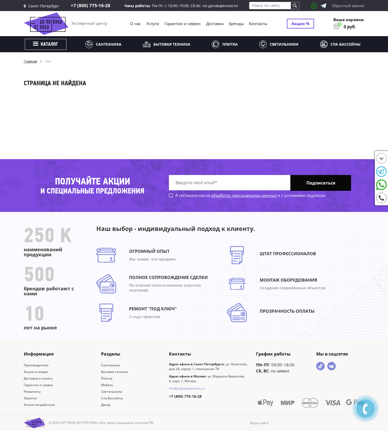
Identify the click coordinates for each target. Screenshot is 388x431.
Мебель (107, 385)
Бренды (236, 23)
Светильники (284, 44)
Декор (105, 404)
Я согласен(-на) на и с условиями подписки (249, 195)
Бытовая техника (171, 44)
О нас (135, 23)
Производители (36, 365)
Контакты (258, 23)
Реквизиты (32, 391)
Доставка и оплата (38, 378)
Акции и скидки (36, 372)
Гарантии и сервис (182, 23)
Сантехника (108, 44)
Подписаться (320, 183)
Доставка (215, 23)
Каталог (49, 44)
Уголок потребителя (39, 404)
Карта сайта (259, 423)
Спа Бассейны (345, 44)
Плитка (230, 44)
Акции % (300, 23)
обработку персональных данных (244, 195)
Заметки (30, 398)
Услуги (152, 23)
